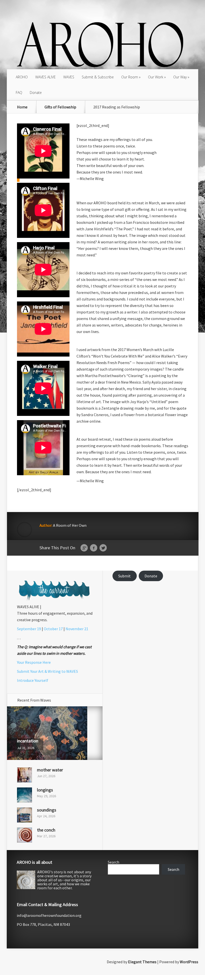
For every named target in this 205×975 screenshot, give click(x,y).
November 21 (77, 628)
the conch (46, 830)
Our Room (129, 77)
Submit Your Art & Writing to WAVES (47, 671)
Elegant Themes (142, 961)
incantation (27, 741)
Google (84, 548)
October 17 (53, 628)
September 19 (29, 628)
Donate (36, 92)
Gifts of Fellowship (60, 107)
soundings (46, 810)
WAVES (68, 77)
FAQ (19, 92)
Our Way (180, 77)
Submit (124, 575)
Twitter (103, 548)
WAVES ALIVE (45, 77)
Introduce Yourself (32, 680)
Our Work (155, 77)
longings (45, 790)
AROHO (22, 77)
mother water (50, 770)
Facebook (94, 548)
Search (113, 862)
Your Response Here (34, 662)
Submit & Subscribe (98, 77)
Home (22, 107)
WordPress (189, 961)
